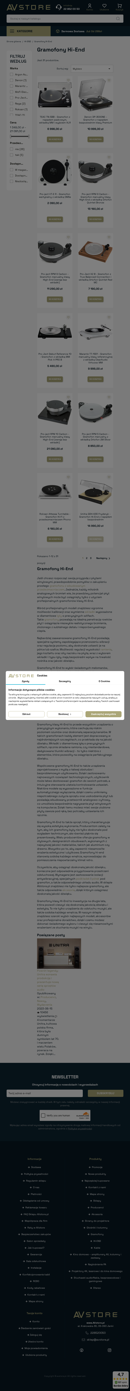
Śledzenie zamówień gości (36, 1328)
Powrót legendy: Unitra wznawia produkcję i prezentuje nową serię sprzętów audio (48, 980)
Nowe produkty (97, 1173)
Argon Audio (21, 74)
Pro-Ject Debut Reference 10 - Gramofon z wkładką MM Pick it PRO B (54, 356)
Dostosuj (63, 714)
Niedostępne (21, 181)
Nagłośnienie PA (97, 1264)
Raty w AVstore (36, 1227)
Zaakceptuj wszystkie (103, 714)
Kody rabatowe (36, 1287)
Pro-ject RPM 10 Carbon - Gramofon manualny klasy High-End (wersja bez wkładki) (55, 438)
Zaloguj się (36, 1334)
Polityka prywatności (36, 1173)
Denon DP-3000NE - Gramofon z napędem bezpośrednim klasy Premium (95, 119)
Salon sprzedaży (36, 1241)
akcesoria (68, 890)
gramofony (51, 619)
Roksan (21, 109)
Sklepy (97, 1200)
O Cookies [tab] (104, 681)
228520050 (98, 1332)
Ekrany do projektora (97, 1220)
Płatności (36, 1194)
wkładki (90, 612)
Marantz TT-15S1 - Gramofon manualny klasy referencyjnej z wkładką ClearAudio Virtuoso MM (95, 358)
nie (20, 149)
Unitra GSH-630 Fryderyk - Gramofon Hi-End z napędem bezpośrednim (95, 516)
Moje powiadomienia (36, 1348)
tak (19, 154)
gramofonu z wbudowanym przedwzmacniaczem (61, 587)
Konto (36, 1321)
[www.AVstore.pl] (29, 7)
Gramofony (97, 1234)
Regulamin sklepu (36, 1180)
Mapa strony (36, 1301)
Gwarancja (36, 1254)
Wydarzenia (44, 1004)
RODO (36, 1281)
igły (59, 616)
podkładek (83, 878)
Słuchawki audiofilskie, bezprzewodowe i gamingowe (97, 1279)
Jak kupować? (36, 1247)
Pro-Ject (21, 97)
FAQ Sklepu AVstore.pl (36, 1214)
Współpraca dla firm (36, 1220)
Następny (103, 558)
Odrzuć (26, 714)
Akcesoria (97, 1214)
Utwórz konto (36, 1341)
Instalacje (36, 1267)
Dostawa (36, 1167)
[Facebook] (82, 1350)
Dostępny (21, 175)
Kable (97, 1247)
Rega (20, 103)
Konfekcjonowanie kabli (36, 1274)
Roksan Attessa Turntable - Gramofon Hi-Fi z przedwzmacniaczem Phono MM (55, 518)
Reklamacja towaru (36, 1207)
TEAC (20, 115)
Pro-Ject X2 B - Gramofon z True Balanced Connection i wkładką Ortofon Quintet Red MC (95, 278)
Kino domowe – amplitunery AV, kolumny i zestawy (97, 1256)
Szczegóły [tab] (65, 681)
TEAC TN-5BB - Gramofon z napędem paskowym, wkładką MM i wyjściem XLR (55, 119)
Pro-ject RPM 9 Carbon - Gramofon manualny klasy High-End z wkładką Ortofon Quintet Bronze (95, 198)
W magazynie (21, 169)
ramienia (106, 649)
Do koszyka (55, 139)
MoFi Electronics (21, 91)
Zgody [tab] (25, 681)
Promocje (97, 1167)
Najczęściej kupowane (97, 1180)
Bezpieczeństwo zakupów (36, 1234)
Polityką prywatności (80, 1128)
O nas (36, 1187)
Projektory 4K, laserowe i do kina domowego (97, 1271)
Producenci (48, 997)
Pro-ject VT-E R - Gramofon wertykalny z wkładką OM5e (55, 195)
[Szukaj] (118, 18)
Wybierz (92, 69)
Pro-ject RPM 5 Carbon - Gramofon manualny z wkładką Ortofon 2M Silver (95, 436)
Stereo (97, 1287)
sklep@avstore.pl (98, 1339)
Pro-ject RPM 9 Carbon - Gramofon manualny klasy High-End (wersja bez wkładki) (55, 278)
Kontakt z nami (36, 1294)
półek (95, 878)
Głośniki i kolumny (97, 1227)
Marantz (21, 86)
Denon (21, 80)
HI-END (97, 1241)
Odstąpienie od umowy (36, 1200)
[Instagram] (109, 1350)
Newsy (41, 1001)
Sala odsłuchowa (36, 1261)
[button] (89, 7)
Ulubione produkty (36, 1354)
